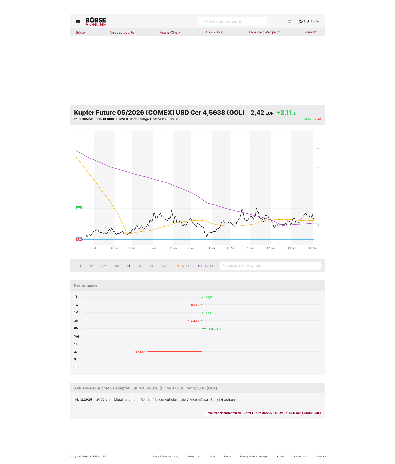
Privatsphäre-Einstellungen (254, 456)
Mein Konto (311, 21)
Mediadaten (321, 456)
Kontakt (281, 456)
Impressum (300, 456)
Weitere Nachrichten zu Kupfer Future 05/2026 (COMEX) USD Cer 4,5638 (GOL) (264, 413)
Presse (227, 456)
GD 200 (207, 266)
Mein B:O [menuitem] (311, 32)
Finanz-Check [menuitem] (169, 32)
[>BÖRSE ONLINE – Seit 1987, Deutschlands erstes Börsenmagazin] (96, 21)
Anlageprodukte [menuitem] (122, 32)
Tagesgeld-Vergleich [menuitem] (264, 32)
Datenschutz (194, 456)
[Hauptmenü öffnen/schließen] (78, 21)
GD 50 (185, 266)
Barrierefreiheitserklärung (166, 456)
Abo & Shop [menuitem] (215, 32)
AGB (212, 456)
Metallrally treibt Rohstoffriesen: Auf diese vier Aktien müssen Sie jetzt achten (174, 399)
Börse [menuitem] (80, 32)
